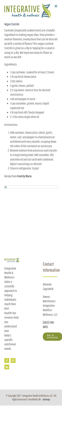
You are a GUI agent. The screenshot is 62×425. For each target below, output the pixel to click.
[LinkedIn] (6, 367)
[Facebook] (6, 360)
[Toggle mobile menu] (56, 6)
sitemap (46, 399)
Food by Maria (24, 176)
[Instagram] (13, 360)
